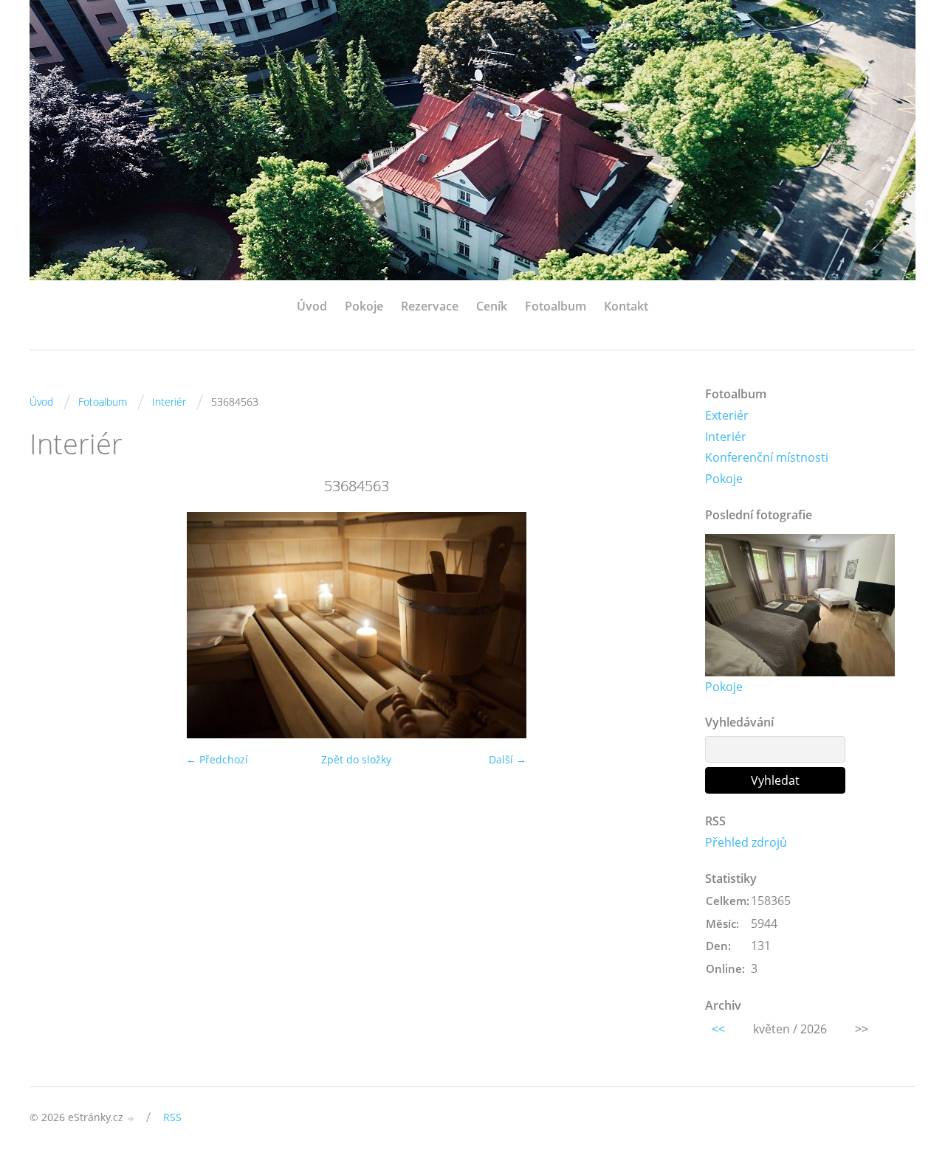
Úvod (312, 306)
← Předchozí (217, 759)
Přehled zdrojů (746, 842)
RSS (172, 1117)
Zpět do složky (356, 759)
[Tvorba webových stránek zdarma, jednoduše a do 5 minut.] (131, 1118)
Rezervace (429, 306)
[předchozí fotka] (53, 625)
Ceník (491, 306)
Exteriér (727, 415)
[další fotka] (659, 625)
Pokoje (364, 306)
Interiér (169, 402)
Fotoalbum (555, 306)
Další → (507, 759)
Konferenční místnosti (766, 457)
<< (718, 1029)
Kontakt (626, 306)
